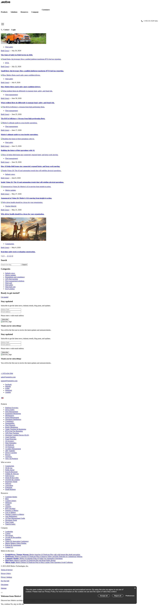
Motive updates (10, 190)
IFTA (7, 63)
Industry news (10, 174)
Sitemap (3, 588)
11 (8, 256)
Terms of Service (7, 570)
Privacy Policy (6, 573)
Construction (9, 244)
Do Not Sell (5, 581)
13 (12, 256)
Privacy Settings (6, 577)
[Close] (2, 592)
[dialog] (80, 595)
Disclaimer (4, 584)
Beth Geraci (5, 51)
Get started (21, 30)
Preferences (130, 596)
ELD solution (10, 289)
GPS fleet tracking (11, 279)
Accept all (104, 596)
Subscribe (5, 319)
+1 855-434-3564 (7, 373)
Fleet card (8, 283)
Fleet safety (9, 47)
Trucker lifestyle (10, 206)
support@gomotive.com (9, 381)
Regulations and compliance (15, 277)
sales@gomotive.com (8, 377)
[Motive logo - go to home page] (5, 2)
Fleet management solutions (14, 281)
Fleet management (11, 95)
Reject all (117, 596)
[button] (80, 21)
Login (13, 30)
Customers (46, 10)
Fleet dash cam (10, 287)
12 (10, 256)
